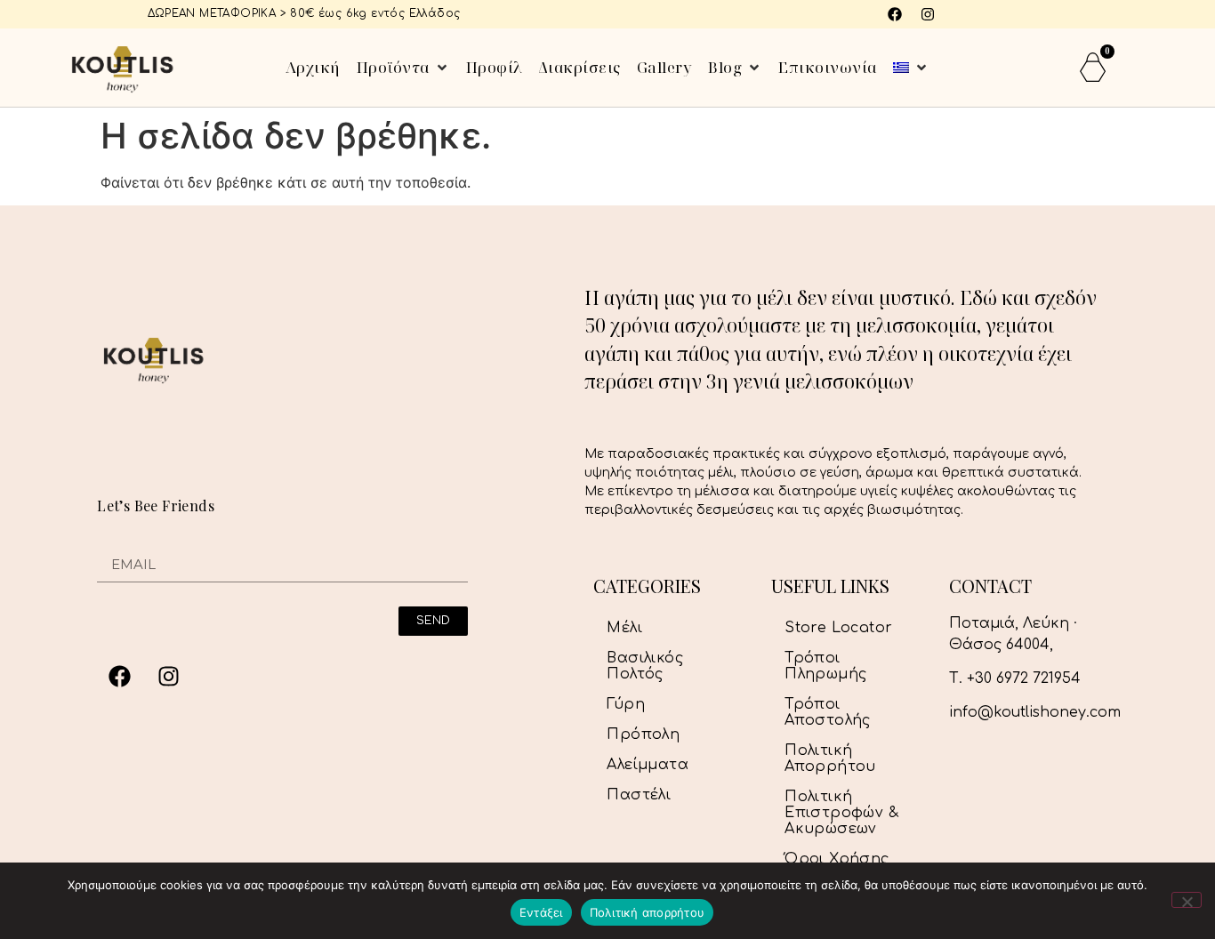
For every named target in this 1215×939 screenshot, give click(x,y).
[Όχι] (1186, 900)
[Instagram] (927, 14)
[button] (403, 67)
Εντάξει (541, 912)
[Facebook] (895, 14)
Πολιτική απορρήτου (647, 912)
